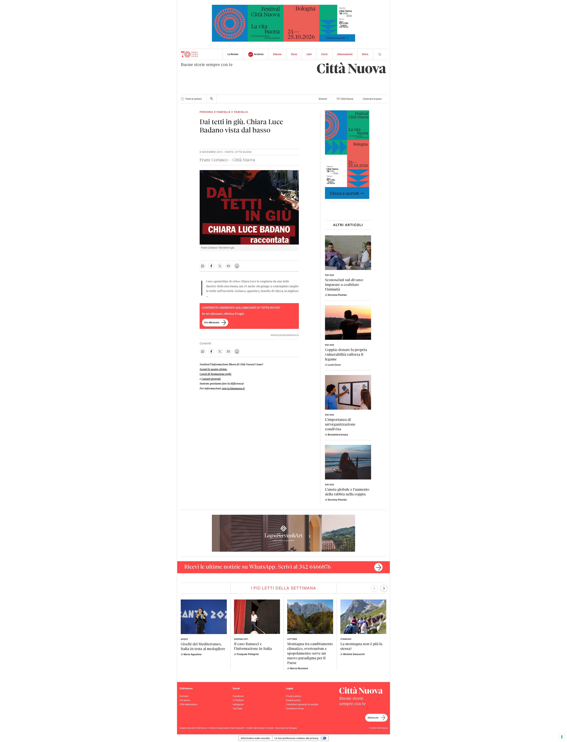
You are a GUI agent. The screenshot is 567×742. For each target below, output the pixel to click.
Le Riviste (233, 54)
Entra (365, 54)
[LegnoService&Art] (283, 533)
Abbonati (373, 717)
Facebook (238, 696)
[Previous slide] (374, 588)
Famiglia (241, 112)
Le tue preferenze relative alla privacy (296, 738)
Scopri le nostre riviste (213, 369)
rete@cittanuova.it (233, 388)
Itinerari (323, 98)
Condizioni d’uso (295, 708)
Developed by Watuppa (286, 728)
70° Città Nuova (345, 98)
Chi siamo (184, 700)
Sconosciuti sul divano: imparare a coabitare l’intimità (344, 285)
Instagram (238, 704)
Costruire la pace (372, 98)
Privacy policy (293, 696)
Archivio (259, 54)
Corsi (324, 54)
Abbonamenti (344, 54)
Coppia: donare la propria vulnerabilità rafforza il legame (346, 354)
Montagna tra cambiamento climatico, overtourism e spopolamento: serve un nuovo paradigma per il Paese (310, 653)
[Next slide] (383, 588)
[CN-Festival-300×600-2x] (347, 154)
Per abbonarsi (211, 322)
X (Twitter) (238, 700)
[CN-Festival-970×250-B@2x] (283, 23)
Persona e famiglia (215, 112)
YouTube (237, 708)
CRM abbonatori (188, 704)
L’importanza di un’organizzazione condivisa (340, 424)
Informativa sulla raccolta (255, 738)
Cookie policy (293, 700)
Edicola (277, 54)
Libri (309, 54)
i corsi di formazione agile (215, 374)
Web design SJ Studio (264, 728)
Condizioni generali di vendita (302, 704)
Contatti (183, 696)
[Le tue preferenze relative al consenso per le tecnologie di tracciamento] (562, 737)
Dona (294, 54)
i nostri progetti (211, 379)
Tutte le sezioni (193, 98)
